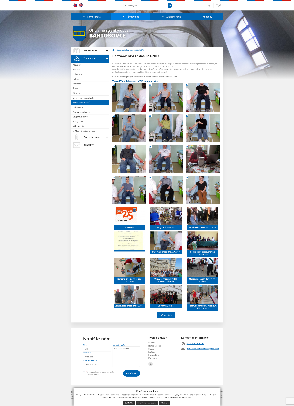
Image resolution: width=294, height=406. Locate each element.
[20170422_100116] (166, 190)
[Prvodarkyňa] (203, 190)
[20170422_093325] (166, 159)
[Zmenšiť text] (210, 5)
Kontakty (207, 16)
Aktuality (77, 65)
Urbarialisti (78, 107)
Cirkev (76, 93)
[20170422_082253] (166, 97)
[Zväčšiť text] (218, 5)
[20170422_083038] (203, 97)
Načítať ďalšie (166, 315)
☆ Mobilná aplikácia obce (84, 131)
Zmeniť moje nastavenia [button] (146, 403)
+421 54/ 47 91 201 (195, 344)
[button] (91, 16)
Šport (75, 88)
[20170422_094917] (129, 190)
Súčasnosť (77, 74)
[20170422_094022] (203, 159)
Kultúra (76, 79)
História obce (154, 346)
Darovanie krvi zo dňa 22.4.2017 (130, 50)
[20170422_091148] (129, 159)
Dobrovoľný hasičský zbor (84, 98)
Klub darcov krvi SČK (82, 102)
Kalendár (77, 83)
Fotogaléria (78, 121)
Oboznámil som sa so (100, 373)
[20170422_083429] (129, 128)
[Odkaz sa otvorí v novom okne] (150, 364)
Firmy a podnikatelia (81, 112)
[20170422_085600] (166, 128)
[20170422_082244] (129, 97)
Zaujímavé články (80, 117)
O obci (151, 343)
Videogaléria (78, 126)
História (76, 69)
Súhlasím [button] (129, 403)
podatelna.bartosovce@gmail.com (203, 349)
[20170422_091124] (203, 128)
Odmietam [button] (164, 403)
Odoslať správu (131, 373)
